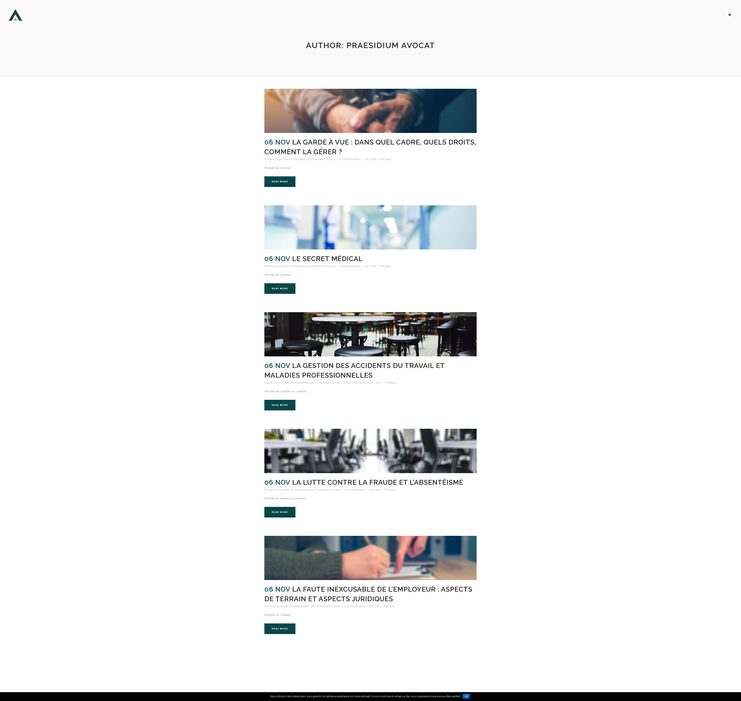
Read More (280, 181)
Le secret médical (327, 259)
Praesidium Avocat (323, 159)
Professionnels (300, 382)
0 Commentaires (350, 159)
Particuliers (298, 159)
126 (370, 159)
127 (370, 266)
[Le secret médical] (370, 227)
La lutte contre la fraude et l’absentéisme (377, 482)
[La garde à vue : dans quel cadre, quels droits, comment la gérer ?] (370, 111)
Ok (466, 696)
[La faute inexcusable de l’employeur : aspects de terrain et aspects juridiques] (370, 558)
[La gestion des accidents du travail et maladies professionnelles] (370, 334)
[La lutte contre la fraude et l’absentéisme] (370, 451)
